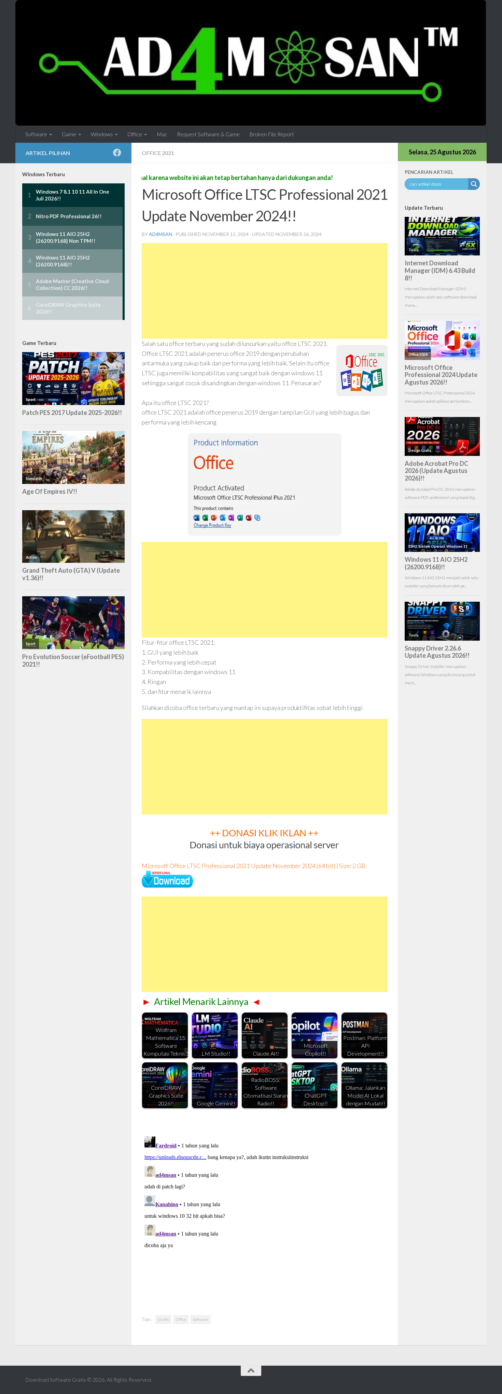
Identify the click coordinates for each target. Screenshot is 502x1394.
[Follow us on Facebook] (117, 153)
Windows (102, 134)
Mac (162, 134)
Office (134, 134)
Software (36, 134)
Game (69, 134)
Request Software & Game (208, 134)
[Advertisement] (265, 291)
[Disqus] (265, 1219)
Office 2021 (158, 153)
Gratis (163, 1319)
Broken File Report (271, 134)
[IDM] (167, 885)
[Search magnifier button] (474, 184)
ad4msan (160, 234)
